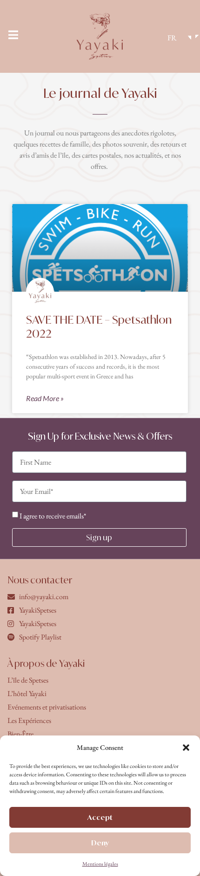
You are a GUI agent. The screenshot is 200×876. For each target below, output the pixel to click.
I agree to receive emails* (53, 516)
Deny (100, 842)
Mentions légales (100, 864)
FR (171, 38)
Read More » (45, 398)
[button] (186, 747)
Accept (100, 817)
